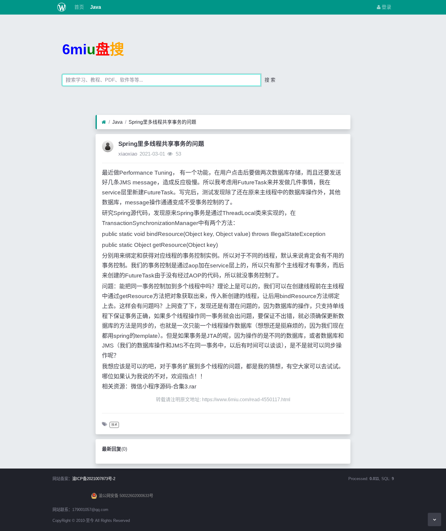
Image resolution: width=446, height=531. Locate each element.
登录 (385, 7)
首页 (78, 7)
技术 (114, 424)
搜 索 (270, 79)
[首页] (104, 122)
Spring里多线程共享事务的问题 (162, 122)
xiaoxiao (127, 154)
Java (95, 7)
